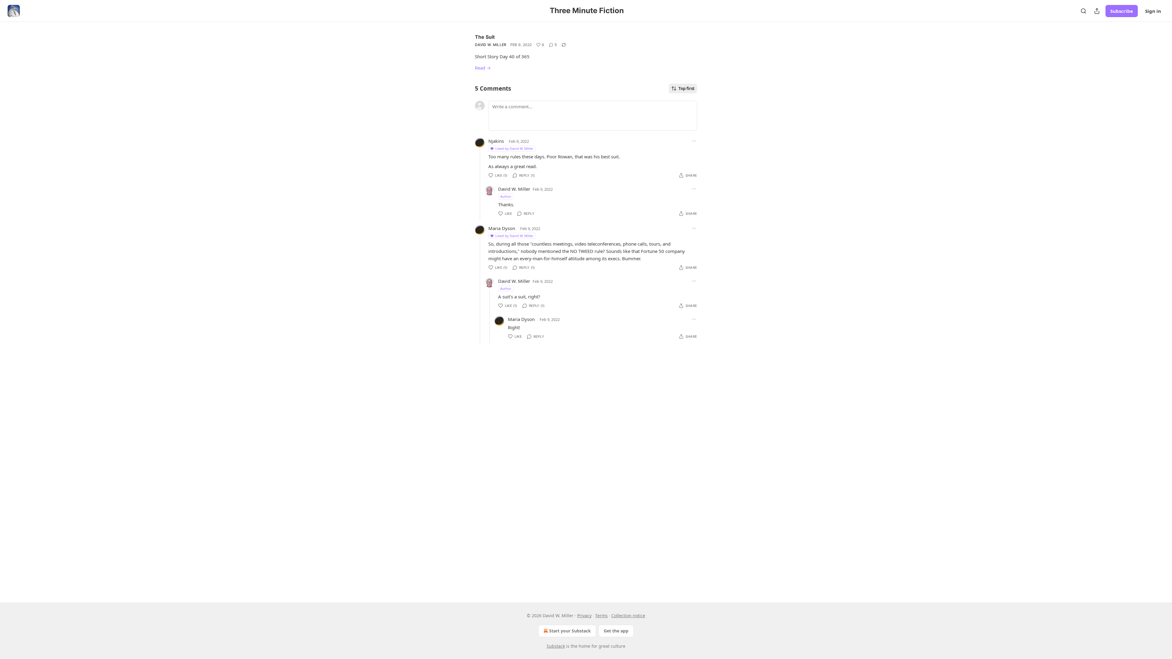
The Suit (485, 37)
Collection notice (628, 615)
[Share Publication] (1097, 11)
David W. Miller (491, 44)
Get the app (616, 631)
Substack (556, 646)
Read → (483, 68)
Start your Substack (570, 631)
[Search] (1083, 11)
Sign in (1153, 11)
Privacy (584, 615)
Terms (601, 615)
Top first (686, 88)
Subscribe (1121, 11)
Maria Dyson (501, 228)
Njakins (496, 141)
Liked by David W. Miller (514, 148)
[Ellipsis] (694, 141)
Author (506, 196)
